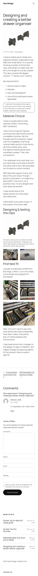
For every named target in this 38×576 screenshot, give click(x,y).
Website (5, 475)
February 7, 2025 (15, 400)
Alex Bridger (8, 3)
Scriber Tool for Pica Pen (10, 530)
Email (5, 466)
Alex (11, 52)
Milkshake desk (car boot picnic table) (26, 373)
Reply (12, 411)
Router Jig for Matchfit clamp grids (13, 521)
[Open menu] (33, 3)
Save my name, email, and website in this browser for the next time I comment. (18, 486)
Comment (7, 431)
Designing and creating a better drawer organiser (14, 547)
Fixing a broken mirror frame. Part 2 (10, 374)
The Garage (18, 52)
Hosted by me (7, 572)
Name (5, 457)
